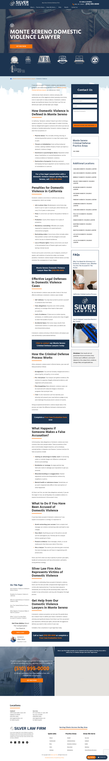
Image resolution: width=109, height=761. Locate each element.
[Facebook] (11, 742)
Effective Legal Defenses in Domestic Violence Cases (19, 600)
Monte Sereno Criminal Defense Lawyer (24, 79)
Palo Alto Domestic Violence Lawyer (82, 215)
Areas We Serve (50, 7)
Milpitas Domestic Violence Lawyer (84, 230)
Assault (69, 738)
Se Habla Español (85, 2)
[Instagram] (23, 742)
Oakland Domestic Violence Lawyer (84, 169)
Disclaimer (47, 758)
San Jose (35, 711)
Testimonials (52, 741)
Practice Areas (40, 7)
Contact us (74, 7)
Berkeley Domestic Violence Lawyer (84, 177)
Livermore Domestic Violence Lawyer (82, 205)
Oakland (12, 711)
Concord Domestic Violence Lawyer (85, 210)
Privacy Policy (60, 758)
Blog (50, 744)
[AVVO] (62, 60)
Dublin (86, 744)
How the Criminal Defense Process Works (19, 606)
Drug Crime (69, 747)
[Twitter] (15, 742)
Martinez (87, 747)
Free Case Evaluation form (56, 417)
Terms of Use (54, 758)
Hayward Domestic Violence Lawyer (82, 195)
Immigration (70, 750)
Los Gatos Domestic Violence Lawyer (82, 235)
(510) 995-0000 (92, 4)
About (32, 7)
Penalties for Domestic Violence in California (19, 595)
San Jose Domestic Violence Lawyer (84, 173)
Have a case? (20, 633)
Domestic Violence (71, 744)
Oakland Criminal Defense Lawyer (11, 78)
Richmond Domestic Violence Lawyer (82, 188)
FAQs (59, 7)
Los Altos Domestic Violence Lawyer (82, 241)
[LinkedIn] (19, 742)
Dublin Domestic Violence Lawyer (84, 220)
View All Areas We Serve (90, 750)
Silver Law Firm (54, 755)
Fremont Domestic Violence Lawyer (84, 200)
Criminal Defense (71, 741)
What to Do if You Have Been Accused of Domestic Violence (18, 617)
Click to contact (42, 343)
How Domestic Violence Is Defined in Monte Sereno (19, 589)
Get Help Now (21, 46)
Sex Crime (76, 151)
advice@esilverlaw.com (16, 718)
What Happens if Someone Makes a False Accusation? (19, 612)
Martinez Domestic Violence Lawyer (82, 225)
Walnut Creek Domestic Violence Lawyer (83, 182)
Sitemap (51, 750)
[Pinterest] (27, 742)
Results (66, 7)
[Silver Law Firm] (19, 3)
